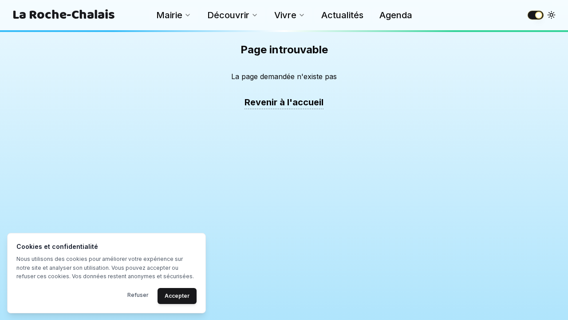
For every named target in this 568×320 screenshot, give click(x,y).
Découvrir (228, 15)
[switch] (536, 15)
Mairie (169, 15)
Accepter (177, 295)
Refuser (138, 294)
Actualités (342, 15)
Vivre (285, 15)
